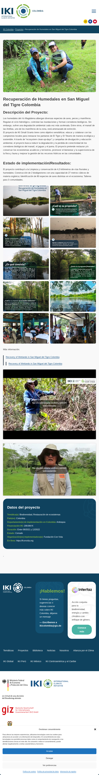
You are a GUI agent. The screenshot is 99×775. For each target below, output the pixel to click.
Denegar (49, 758)
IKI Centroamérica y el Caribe (61, 661)
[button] (95, 729)
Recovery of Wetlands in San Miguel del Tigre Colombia (32, 357)
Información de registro (68, 771)
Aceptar (49, 751)
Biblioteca (38, 650)
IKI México (35, 661)
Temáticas (8, 650)
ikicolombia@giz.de (50, 625)
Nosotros (64, 650)
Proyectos (23, 650)
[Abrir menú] (93, 11)
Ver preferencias (49, 765)
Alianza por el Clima (83, 650)
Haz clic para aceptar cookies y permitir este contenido (49, 404)
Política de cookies (29, 771)
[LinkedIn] (90, 21)
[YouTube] (95, 21)
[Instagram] (86, 21)
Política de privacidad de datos (48, 771)
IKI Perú (22, 661)
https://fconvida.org (24, 541)
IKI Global (8, 661)
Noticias (51, 650)
